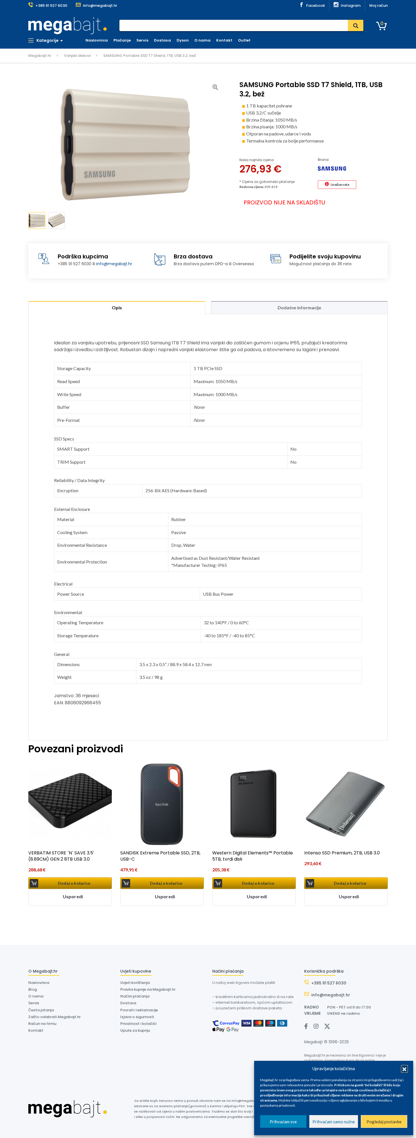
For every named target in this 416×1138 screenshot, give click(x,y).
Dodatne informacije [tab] (299, 307)
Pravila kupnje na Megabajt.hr (147, 989)
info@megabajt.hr (114, 264)
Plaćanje (122, 40)
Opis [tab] (117, 307)
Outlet (244, 40)
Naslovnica (96, 40)
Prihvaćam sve (283, 1121)
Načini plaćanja (134, 996)
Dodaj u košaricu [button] (74, 883)
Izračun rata (340, 184)
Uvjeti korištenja (135, 982)
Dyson (183, 40)
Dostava (162, 40)
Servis (142, 40)
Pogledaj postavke (384, 1121)
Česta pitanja (41, 1010)
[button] (404, 1068)
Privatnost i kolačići (138, 1023)
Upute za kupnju (135, 1030)
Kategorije (47, 40)
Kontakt (224, 40)
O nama (202, 40)
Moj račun (378, 5)
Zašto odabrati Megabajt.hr (54, 1017)
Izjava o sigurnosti (137, 1017)
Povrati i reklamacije (139, 1010)
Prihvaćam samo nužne (333, 1121)
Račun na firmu (42, 1023)
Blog (32, 989)
